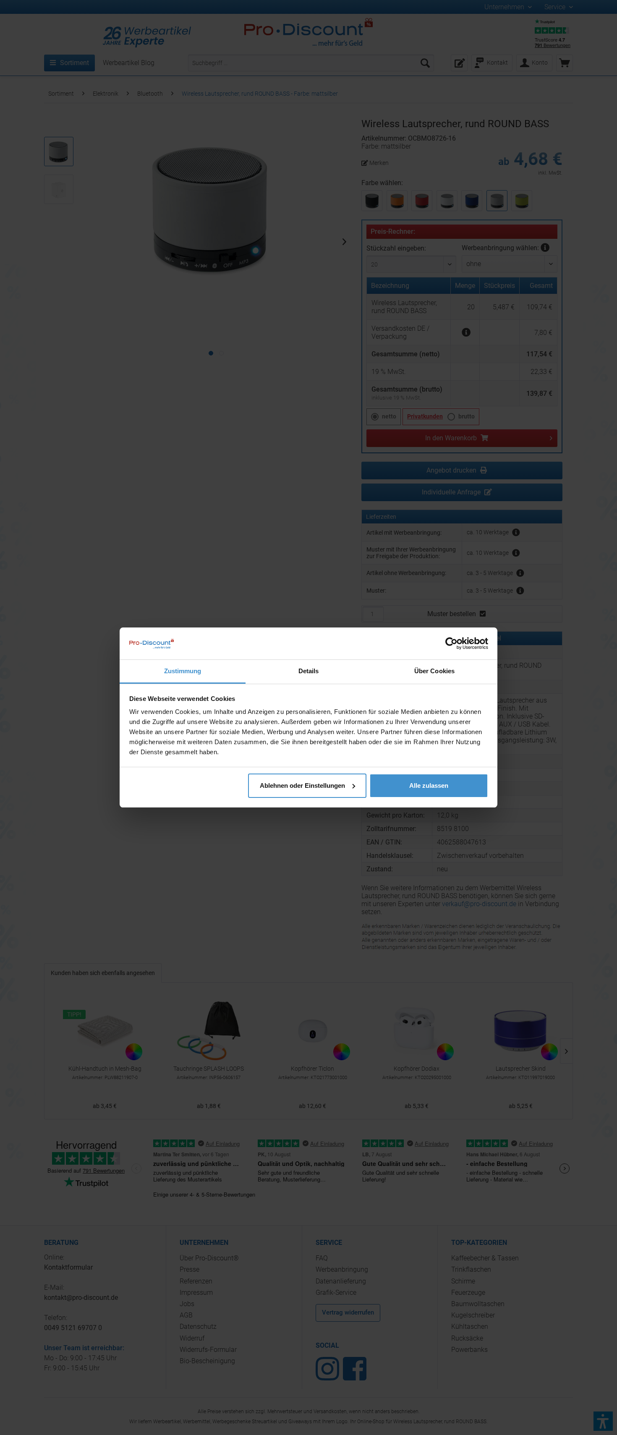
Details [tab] (308, 670)
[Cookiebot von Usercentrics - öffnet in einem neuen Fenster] (451, 643)
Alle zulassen (428, 785)
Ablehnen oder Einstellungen (302, 785)
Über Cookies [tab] (434, 670)
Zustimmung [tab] (182, 670)
